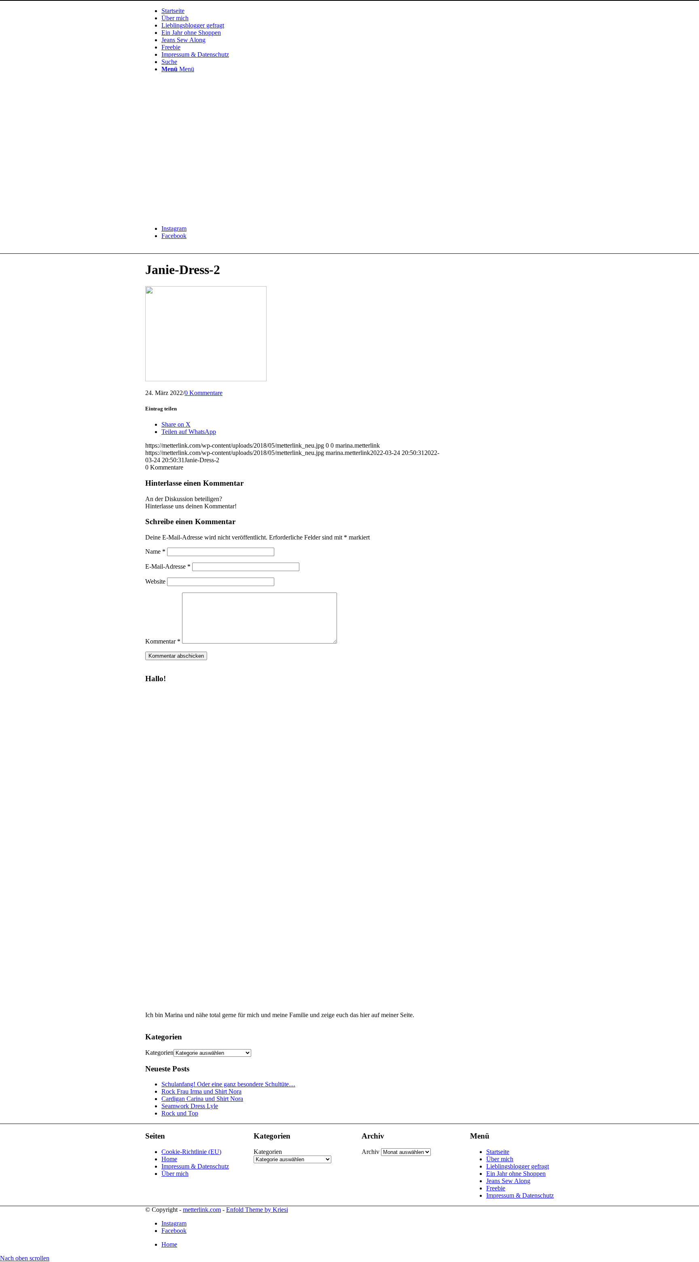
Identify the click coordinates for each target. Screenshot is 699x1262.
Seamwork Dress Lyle (189, 1106)
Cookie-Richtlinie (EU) (191, 1151)
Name (155, 551)
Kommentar (162, 641)
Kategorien (159, 1052)
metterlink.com (202, 1209)
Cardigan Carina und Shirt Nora (202, 1098)
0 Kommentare (203, 392)
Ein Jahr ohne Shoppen (516, 1173)
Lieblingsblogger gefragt (517, 1166)
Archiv (370, 1151)
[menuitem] (357, 11)
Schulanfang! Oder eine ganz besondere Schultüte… (228, 1084)
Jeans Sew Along (508, 1180)
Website (155, 581)
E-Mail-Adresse (168, 566)
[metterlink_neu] (206, 214)
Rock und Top (179, 1113)
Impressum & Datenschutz (195, 1166)
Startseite (497, 1151)
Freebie (495, 1188)
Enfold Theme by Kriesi (257, 1209)
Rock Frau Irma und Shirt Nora (201, 1091)
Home (169, 1159)
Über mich (175, 1173)
